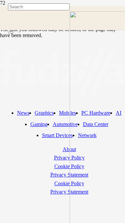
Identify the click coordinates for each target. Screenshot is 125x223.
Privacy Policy (69, 157)
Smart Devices (57, 135)
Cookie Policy (69, 166)
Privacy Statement (69, 175)
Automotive (65, 124)
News (23, 113)
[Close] (10, 32)
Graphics (44, 113)
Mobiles (67, 113)
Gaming (38, 124)
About (69, 149)
